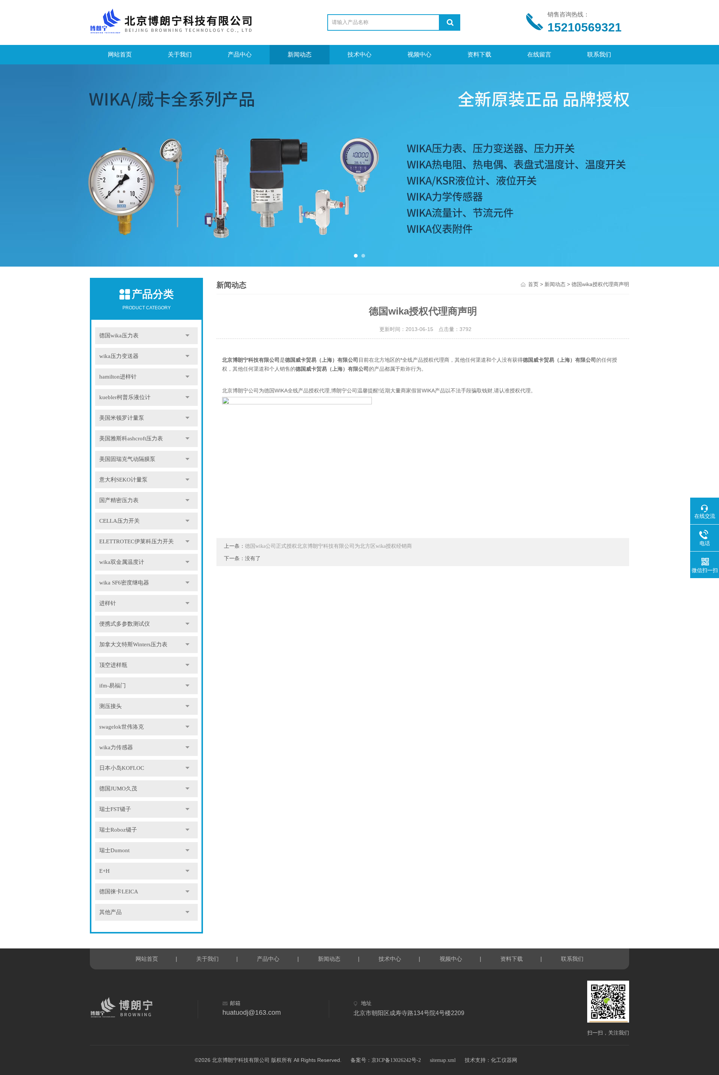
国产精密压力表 (119, 500)
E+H (104, 871)
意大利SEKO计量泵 (123, 480)
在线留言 (539, 54)
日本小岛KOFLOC (121, 768)
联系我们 (599, 54)
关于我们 (180, 54)
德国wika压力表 (119, 335)
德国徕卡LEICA (118, 892)
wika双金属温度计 (121, 562)
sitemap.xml (443, 1060)
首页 (533, 284)
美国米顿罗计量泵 (121, 418)
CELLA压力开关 (119, 521)
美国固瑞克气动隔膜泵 (127, 459)
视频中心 (419, 54)
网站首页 (120, 54)
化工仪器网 (504, 1060)
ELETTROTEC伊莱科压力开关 (136, 541)
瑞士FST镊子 (115, 809)
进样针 (107, 603)
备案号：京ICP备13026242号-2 (386, 1060)
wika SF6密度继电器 (124, 583)
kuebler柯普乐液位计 (125, 397)
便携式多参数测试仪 (124, 624)
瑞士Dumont (114, 850)
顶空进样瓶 (113, 665)
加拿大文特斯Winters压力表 (133, 644)
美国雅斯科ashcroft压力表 (131, 438)
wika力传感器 (116, 747)
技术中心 (359, 54)
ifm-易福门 (112, 686)
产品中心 (240, 54)
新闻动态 (300, 54)
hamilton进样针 (118, 377)
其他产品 (110, 912)
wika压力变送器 (119, 356)
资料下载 (479, 54)
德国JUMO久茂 (118, 789)
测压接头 (110, 706)
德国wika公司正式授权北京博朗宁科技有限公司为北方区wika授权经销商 (328, 546)
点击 (187, 335)
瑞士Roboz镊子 (118, 830)
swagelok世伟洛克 (121, 727)
